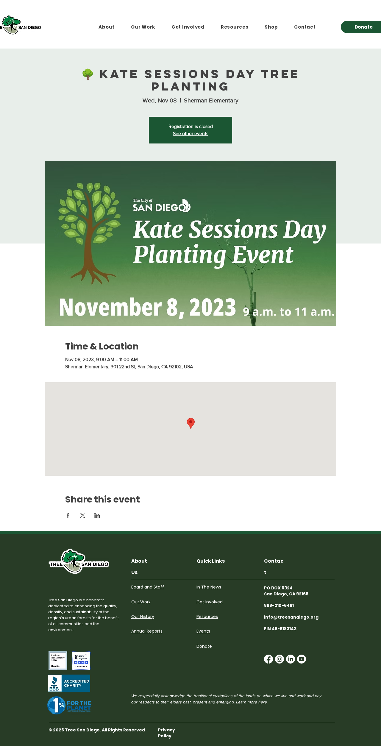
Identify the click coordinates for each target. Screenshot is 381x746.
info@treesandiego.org (291, 617)
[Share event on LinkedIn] (97, 515)
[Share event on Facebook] (68, 515)
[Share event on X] (82, 515)
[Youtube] (301, 659)
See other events (190, 133)
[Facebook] (268, 659)
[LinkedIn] (290, 659)
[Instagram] (279, 659)
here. (263, 702)
